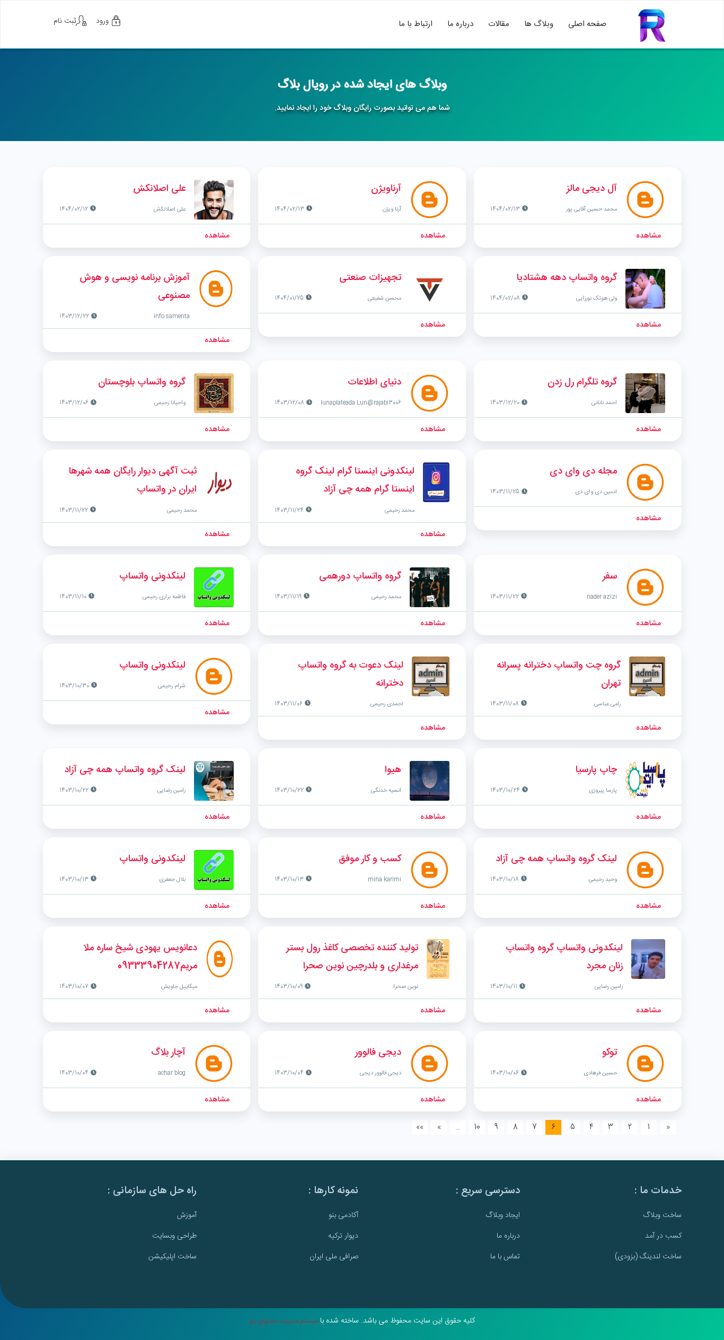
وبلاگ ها (538, 24)
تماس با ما (505, 1256)
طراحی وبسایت (174, 1236)
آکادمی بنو (343, 1215)
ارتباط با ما (415, 24)
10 (477, 1127)
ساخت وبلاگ (662, 1215)
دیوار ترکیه (343, 1236)
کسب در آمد (663, 1236)
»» (419, 1127)
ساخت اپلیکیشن (172, 1256)
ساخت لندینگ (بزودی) (648, 1256)
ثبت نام (65, 21)
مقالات (498, 24)
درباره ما (460, 24)
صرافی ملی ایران (334, 1256)
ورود (103, 21)
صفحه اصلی (587, 24)
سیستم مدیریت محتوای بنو (284, 1321)
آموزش (187, 1215)
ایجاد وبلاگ (502, 1215)
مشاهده (648, 236)
